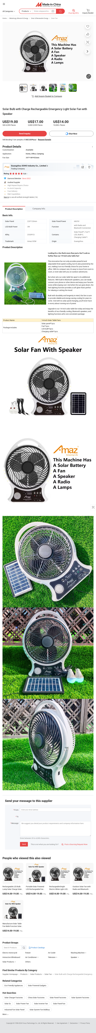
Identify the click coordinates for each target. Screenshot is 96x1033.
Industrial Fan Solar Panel (14, 1009)
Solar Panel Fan (59, 1003)
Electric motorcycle (9, 952)
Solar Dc (7, 1003)
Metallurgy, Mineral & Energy (18, 18)
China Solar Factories (36, 997)
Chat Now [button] (73, 134)
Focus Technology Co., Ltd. (31, 1023)
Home (4, 18)
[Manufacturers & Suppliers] (48, 4)
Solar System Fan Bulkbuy (40, 1009)
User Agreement (62, 1023)
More (4, 1014)
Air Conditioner (31, 957)
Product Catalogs (38, 947)
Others (27, 962)
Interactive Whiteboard (11, 957)
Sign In (6, 197)
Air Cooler (52, 952)
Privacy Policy (85, 1023)
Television (52, 957)
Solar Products (8, 962)
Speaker (74, 957)
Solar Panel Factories (58, 997)
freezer (28, 952)
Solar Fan (54, 18)
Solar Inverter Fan (41, 1003)
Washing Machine (77, 952)
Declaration (74, 1023)
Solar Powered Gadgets (37, 985)
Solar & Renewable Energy (39, 18)
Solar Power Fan (22, 1003)
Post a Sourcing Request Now (75, 844)
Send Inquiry (24, 133)
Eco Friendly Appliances (13, 985)
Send (24, 844)
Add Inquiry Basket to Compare (48, 96)
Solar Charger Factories (13, 997)
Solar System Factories (80, 997)
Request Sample (44, 140)
